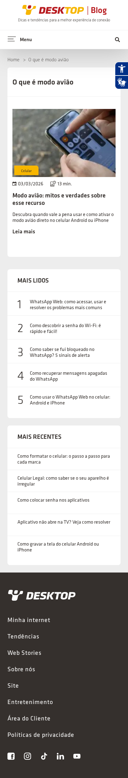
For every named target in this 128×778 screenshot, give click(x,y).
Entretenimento (30, 702)
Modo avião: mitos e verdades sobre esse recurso (59, 199)
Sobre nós (21, 669)
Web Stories (24, 652)
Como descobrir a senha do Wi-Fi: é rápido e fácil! (65, 328)
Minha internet (28, 620)
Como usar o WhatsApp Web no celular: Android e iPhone (70, 400)
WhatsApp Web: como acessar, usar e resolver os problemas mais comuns (68, 304)
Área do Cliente (29, 718)
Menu (26, 39)
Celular (26, 170)
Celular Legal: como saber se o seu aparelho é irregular (63, 481)
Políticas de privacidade (40, 734)
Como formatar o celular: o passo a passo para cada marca (63, 459)
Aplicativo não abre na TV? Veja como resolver (63, 522)
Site (13, 685)
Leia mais (23, 231)
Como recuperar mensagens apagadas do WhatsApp (68, 376)
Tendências (23, 636)
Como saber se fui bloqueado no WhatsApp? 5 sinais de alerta (62, 352)
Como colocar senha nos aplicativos (53, 500)
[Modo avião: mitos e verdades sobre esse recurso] (64, 143)
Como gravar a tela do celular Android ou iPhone (58, 547)
